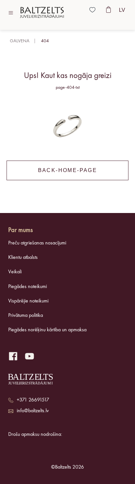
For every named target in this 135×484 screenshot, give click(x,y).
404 (45, 41)
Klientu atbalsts (23, 257)
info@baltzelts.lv (33, 411)
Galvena (19, 41)
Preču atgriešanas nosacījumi (37, 243)
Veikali (15, 272)
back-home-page (67, 170)
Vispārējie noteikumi (28, 301)
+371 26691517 (33, 400)
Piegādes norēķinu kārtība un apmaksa (47, 330)
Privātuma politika (25, 315)
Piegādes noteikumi (27, 286)
